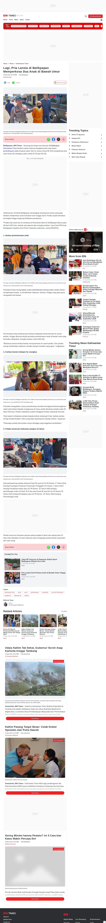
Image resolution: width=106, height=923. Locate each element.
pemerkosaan (9, 152)
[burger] (101, 20)
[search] (86, 16)
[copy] (63, 140)
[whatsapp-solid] (48, 140)
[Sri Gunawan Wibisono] (5, 623)
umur (30, 152)
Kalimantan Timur (10, 149)
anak (18, 152)
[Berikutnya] (67, 743)
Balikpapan (60, 147)
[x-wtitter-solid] (58, 140)
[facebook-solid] (53, 140)
